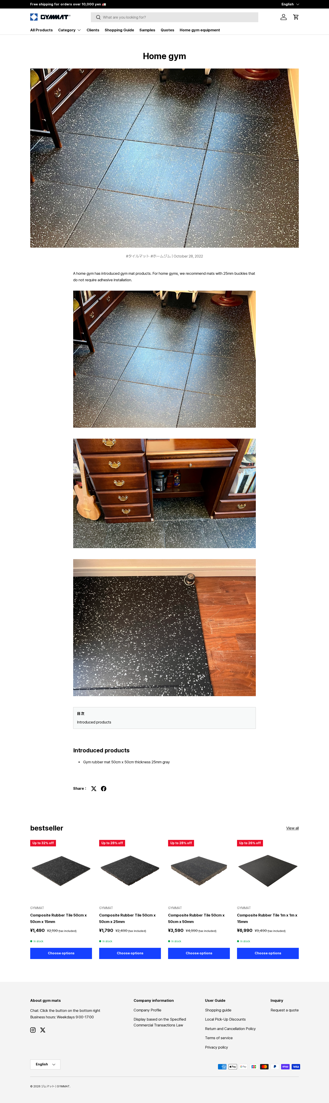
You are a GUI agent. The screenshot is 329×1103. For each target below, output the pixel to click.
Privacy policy (216, 1047)
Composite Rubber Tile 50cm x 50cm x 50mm (196, 918)
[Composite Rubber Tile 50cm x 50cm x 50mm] (199, 871)
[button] (296, 17)
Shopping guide (218, 1010)
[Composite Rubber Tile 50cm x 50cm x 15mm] (61, 871)
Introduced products (94, 722)
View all (292, 828)
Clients (93, 30)
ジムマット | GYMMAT (55, 1086)
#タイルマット (138, 256)
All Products (41, 30)
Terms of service (219, 1038)
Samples (147, 30)
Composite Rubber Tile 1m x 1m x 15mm (267, 918)
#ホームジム (161, 256)
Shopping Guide (119, 30)
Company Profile (147, 1010)
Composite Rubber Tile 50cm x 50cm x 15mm (58, 918)
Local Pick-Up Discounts (225, 1019)
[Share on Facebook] (104, 789)
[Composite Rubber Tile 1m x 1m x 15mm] (268, 871)
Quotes (167, 30)
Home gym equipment (200, 30)
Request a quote (285, 1010)
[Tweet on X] (94, 789)
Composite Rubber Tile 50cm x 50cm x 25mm (127, 918)
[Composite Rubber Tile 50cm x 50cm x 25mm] (130, 871)
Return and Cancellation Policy (230, 1028)
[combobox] (174, 17)
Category (67, 30)
